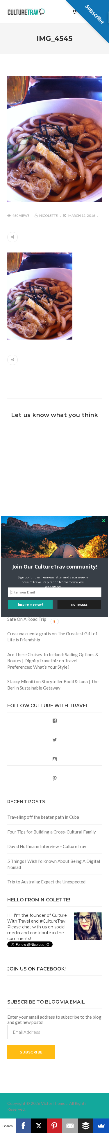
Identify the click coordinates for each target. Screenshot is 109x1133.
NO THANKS (79, 605)
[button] (54, 566)
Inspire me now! (30, 604)
